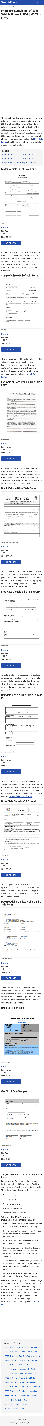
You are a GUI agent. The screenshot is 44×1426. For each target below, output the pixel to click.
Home (3, 7)
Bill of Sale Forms (13, 7)
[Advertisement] (22, 42)
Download (11, 243)
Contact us (22, 1419)
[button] (38, 2)
